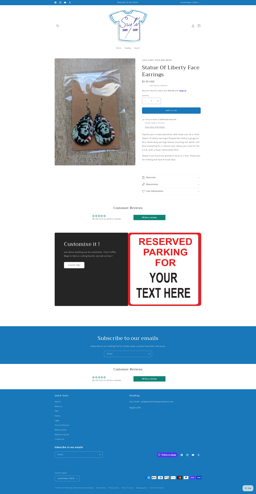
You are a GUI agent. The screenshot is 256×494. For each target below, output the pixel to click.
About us (59, 407)
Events (57, 416)
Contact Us (59, 439)
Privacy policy (114, 488)
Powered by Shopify (86, 488)
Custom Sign (74, 265)
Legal (57, 421)
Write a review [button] (149, 217)
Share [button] (147, 168)
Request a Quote (62, 435)
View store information (155, 127)
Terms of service (128, 488)
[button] (58, 26)
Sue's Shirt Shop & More (70, 488)
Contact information (157, 488)
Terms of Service (62, 425)
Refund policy (61, 430)
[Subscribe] (149, 354)
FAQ (56, 411)
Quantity (145, 95)
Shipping (145, 85)
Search (58, 402)
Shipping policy (141, 488)
